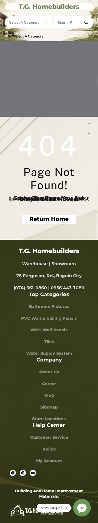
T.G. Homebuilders (49, 6)
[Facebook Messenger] (82, 508)
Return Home (49, 219)
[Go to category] (46, 22)
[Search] (86, 22)
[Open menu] (90, 36)
